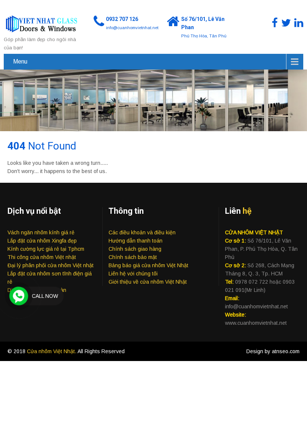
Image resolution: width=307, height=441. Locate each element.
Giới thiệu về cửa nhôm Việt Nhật (148, 282)
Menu (20, 61)
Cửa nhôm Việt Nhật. (52, 351)
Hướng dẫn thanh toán (135, 241)
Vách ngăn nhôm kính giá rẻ (41, 232)
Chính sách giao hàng (135, 249)
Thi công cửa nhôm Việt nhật (41, 257)
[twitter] (286, 23)
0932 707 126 (122, 19)
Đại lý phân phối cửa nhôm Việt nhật (50, 265)
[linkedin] (298, 23)
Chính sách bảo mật (133, 257)
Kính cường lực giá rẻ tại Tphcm (45, 249)
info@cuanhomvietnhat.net (132, 27)
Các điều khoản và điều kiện (142, 232)
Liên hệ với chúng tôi (133, 274)
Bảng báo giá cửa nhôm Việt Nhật (148, 265)
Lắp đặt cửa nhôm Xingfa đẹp (42, 241)
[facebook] (275, 23)
